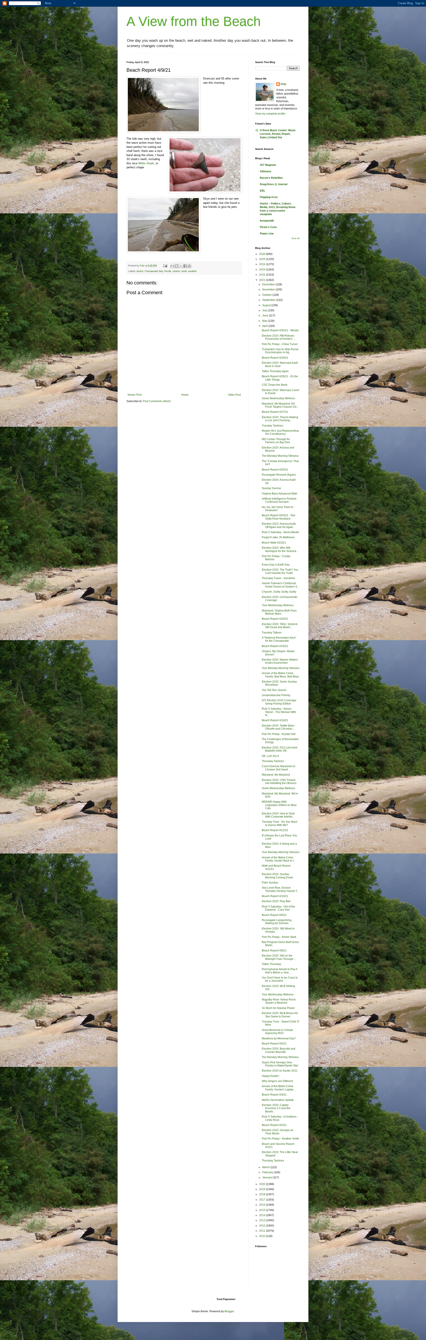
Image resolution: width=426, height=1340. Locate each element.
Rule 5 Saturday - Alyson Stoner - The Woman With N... (279, 712)
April (265, 326)
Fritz (283, 84)
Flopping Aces (269, 197)
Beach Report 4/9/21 (274, 915)
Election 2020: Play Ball (276, 901)
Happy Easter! (270, 1076)
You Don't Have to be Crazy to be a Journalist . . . (280, 979)
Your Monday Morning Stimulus (281, 668)
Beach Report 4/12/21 (275, 830)
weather (192, 271)
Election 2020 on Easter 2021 (280, 1070)
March (266, 1167)
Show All (296, 238)
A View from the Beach (193, 21)
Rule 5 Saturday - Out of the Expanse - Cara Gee (278, 908)
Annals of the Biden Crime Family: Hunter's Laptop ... (279, 1088)
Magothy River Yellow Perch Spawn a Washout (279, 1001)
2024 (262, 264)
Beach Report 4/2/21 (274, 1125)
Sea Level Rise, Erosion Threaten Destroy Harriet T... (280, 889)
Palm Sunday (270, 882)
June (265, 315)
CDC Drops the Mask (274, 384)
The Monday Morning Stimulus (280, 455)
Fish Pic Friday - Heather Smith (280, 1138)
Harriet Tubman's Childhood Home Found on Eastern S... (280, 585)
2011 (262, 1230)
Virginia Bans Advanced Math (279, 493)
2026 (262, 254)
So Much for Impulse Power (278, 1008)
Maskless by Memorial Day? (279, 1038)
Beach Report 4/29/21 (275, 357)
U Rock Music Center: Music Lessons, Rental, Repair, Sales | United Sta (278, 134)
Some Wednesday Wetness (278, 398)
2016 (262, 1204)
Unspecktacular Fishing (276, 695)
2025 (262, 259)
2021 (262, 280)
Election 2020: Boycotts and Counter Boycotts (278, 1050)
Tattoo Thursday (271, 964)
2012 (262, 1225)
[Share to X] (181, 266)
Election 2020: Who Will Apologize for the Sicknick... (280, 549)
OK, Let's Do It (270, 756)
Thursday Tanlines (273, 761)
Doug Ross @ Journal (273, 184)
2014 (262, 1215)
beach (140, 271)
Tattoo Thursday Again (275, 371)
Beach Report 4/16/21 (275, 720)
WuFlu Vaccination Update (278, 1100)
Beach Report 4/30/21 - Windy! (280, 330)
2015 (262, 1210)
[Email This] (172, 266)
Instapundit (267, 220)
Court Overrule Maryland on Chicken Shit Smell (278, 768)
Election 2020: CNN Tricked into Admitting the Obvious (279, 781)
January (267, 1177)
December (269, 284)
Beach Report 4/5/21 (274, 1043)
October (267, 294)
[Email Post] (165, 265)
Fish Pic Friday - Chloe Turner (280, 344)
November (269, 289)
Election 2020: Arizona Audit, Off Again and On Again (279, 525)
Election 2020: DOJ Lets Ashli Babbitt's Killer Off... (279, 749)
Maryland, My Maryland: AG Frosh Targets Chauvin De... (280, 405)
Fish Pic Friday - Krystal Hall (279, 734)
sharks (176, 271)
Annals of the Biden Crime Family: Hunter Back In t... (279, 859)
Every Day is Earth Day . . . (278, 564)
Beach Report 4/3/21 (274, 1094)
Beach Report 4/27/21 (275, 411)
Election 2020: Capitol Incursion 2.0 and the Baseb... (276, 1108)
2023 (262, 269)
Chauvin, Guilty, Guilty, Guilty (279, 591)
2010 (262, 1236)
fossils (167, 271)
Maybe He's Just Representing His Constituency (280, 432)
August (266, 305)
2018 (262, 1194)
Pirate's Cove (268, 227)
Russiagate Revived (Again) (279, 474)
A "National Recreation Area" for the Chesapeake (279, 639)
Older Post (234, 394)
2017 (262, 1199)
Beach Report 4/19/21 (275, 646)
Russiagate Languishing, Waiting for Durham (277, 922)
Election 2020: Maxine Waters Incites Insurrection (280, 661)
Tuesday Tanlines (272, 425)
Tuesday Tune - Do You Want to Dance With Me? (279, 823)
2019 (262, 1189)
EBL (262, 190)
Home (185, 394)
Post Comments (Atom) (157, 401)
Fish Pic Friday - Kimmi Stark (279, 937)
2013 (262, 1220)
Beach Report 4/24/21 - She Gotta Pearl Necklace (278, 517)
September (269, 300)
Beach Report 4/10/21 (275, 896)
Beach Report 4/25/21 (275, 469)
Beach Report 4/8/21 (274, 950)
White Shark (146, 163)
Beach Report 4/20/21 (275, 618)
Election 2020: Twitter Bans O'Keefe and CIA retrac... (278, 727)
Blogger (229, 1311)
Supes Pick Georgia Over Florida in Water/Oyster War (280, 1064)
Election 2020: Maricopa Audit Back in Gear (280, 364)
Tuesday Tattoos (272, 632)
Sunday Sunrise (271, 488)
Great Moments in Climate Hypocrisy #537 (277, 1031)
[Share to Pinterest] (189, 266)
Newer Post (135, 394)
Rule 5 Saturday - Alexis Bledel (280, 532)
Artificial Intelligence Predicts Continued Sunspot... (279, 500)
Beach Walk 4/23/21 (274, 542)
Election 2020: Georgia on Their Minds (277, 1132)
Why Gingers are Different (277, 1081)
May (265, 320)
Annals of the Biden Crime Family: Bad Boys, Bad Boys (280, 675)
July (265, 310)
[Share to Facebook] (185, 266)
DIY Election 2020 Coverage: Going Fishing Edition (279, 702)
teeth (184, 271)
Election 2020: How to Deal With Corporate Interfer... (278, 815)
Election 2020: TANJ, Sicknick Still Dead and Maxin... (280, 626)
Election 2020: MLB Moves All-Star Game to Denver (280, 1015)
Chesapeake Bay (154, 271)
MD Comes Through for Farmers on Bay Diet (276, 441)
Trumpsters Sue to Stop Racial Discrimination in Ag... (280, 351)
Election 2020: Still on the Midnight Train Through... (278, 957)
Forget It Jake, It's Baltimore (278, 537)
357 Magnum (268, 165)
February (268, 1172)
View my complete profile (270, 113)
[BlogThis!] (176, 266)
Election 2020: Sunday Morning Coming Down (277, 876)
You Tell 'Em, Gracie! (274, 690)
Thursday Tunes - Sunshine (278, 578)
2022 (262, 274)
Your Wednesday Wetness (278, 605)
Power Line (267, 233)
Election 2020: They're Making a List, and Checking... (280, 419)
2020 (262, 1184)
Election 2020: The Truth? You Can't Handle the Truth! (280, 571)
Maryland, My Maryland (276, 774)
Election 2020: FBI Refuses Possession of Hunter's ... (278, 337)
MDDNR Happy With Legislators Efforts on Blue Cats (279, 805)
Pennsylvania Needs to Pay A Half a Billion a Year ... (279, 971)
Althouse (265, 171)
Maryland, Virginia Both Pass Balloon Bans (279, 612)
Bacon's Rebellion (271, 177)
